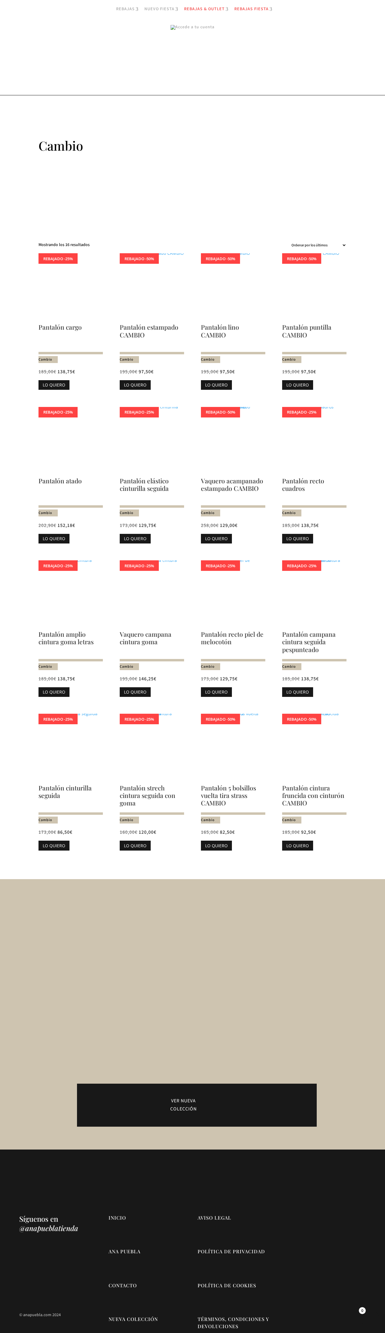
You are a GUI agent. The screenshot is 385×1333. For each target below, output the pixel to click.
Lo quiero (54, 385)
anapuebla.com (37, 1315)
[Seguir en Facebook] (36, 1277)
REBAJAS (125, 9)
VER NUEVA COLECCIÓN (183, 1105)
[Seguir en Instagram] (24, 1277)
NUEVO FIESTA (159, 9)
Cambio (45, 359)
